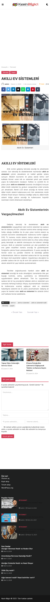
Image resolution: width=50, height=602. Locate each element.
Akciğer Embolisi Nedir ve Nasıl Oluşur (17, 563)
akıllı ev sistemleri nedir (39, 303)
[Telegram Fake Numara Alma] (9, 517)
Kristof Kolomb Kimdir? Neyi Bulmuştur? (30, 504)
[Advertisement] (25, 36)
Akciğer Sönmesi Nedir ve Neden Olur (17, 549)
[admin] (2, 84)
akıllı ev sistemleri (23, 303)
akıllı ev (13, 303)
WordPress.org (7, 488)
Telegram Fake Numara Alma (31, 517)
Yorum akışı (5, 485)
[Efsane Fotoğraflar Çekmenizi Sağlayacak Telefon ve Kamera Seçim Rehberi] (37, 355)
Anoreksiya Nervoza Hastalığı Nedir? (16, 556)
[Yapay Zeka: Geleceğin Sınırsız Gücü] (12, 355)
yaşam (12, 306)
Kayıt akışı (5, 481)
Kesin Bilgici (5, 599)
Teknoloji (13, 67)
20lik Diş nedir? (7, 570)
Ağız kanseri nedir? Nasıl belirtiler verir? (18, 578)
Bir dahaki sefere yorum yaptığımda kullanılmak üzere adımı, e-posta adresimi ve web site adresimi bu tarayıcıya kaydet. (23, 429)
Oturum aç (5, 478)
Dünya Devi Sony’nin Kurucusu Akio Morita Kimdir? (32, 530)
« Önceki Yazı (16, 312)
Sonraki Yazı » (33, 312)
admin (7, 84)
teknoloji (5, 306)
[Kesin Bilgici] (25, 4)
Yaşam (13, 72)
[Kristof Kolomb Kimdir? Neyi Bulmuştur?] (9, 503)
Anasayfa (4, 67)
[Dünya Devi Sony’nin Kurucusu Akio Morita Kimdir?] (9, 532)
